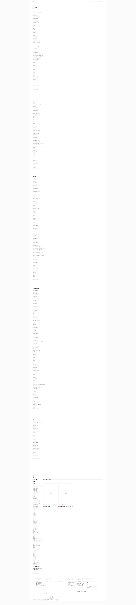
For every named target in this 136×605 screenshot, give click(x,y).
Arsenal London (35, 293)
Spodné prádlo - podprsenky (37, 58)
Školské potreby (35, 242)
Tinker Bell (34, 391)
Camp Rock (35, 303)
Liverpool (34, 330)
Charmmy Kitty (35, 306)
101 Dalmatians (35, 290)
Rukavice (34, 43)
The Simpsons (35, 385)
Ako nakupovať (39, 583)
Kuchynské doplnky (36, 22)
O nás (37, 581)
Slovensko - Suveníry (36, 53)
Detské (35, 483)
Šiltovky (34, 136)
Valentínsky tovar (36, 160)
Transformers (35, 395)
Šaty (33, 49)
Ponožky (34, 39)
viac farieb (71, 506)
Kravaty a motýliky (36, 21)
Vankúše (34, 79)
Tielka (34, 72)
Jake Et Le (34, 324)
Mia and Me (35, 336)
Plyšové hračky (35, 225)
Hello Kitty (34, 194)
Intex (33, 323)
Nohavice (34, 25)
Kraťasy (34, 19)
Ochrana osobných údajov (40, 585)
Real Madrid (35, 367)
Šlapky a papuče (35, 52)
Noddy (34, 351)
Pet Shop (34, 357)
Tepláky (34, 69)
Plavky (34, 123)
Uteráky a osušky (35, 76)
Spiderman (34, 377)
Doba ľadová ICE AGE (36, 191)
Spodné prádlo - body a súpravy (38, 55)
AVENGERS (35, 296)
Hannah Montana (35, 317)
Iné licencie (35, 321)
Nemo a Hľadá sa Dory (36, 350)
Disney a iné (35, 189)
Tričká (34, 75)
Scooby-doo (35, 368)
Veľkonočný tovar (36, 80)
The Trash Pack (35, 388)
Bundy (34, 11)
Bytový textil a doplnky (38, 569)
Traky (34, 73)
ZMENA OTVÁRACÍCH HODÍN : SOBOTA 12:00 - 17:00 (56, 581)
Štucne (34, 62)
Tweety (34, 401)
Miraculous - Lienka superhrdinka (38, 341)
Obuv (34, 28)
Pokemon (34, 361)
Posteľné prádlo (35, 445)
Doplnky (34, 192)
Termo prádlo (35, 151)
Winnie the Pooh (35, 408)
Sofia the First (35, 373)
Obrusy (34, 435)
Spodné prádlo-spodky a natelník (38, 146)
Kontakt (37, 586)
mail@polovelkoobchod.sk (81, 591)
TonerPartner (89, 587)
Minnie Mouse (35, 340)
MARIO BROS (35, 333)
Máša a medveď (35, 334)
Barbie (34, 297)
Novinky (35, 574)
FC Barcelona (35, 310)
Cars (33, 304)
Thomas (34, 390)
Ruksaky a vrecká (36, 46)
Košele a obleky (35, 18)
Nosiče (34, 212)
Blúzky (34, 9)
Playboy (34, 35)
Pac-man (34, 353)
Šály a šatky (35, 48)
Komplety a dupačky (36, 202)
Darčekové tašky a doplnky (37, 422)
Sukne (34, 65)
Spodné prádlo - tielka (36, 59)
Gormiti (34, 316)
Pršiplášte (34, 231)
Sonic (34, 374)
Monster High (35, 343)
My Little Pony (35, 347)
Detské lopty (35, 185)
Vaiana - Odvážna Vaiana (37, 404)
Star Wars (34, 380)
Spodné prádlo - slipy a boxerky (38, 143)
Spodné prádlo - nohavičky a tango (38, 56)
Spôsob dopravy (39, 582)
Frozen (34, 314)
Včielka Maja (35, 405)
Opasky (34, 29)
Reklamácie (38, 584)
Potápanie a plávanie (36, 446)
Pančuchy (34, 31)
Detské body (35, 184)
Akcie (34, 572)
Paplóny (34, 219)
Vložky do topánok (36, 85)
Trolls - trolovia (35, 397)
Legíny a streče (35, 209)
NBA (33, 348)
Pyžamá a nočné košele (36, 42)
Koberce (34, 201)
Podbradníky (35, 226)
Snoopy (34, 371)
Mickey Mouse (35, 337)
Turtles (34, 398)
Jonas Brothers (35, 327)
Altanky (34, 421)
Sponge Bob (35, 378)
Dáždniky (34, 106)
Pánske (35, 481)
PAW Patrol (34, 354)
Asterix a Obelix (35, 294)
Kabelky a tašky (35, 15)
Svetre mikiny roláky (36, 66)
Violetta (34, 407)
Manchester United (36, 331)
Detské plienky (35, 188)
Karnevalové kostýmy (36, 16)
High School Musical (36, 320)
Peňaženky (34, 32)
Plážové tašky (35, 36)
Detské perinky (35, 491)
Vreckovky (34, 86)
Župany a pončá (35, 89)
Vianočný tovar (35, 455)
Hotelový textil (35, 428)
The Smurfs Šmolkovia (36, 387)
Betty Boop (34, 300)
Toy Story (34, 394)
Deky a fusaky (35, 182)
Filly (33, 313)
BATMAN (34, 299)
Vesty (34, 83)
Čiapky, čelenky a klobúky (37, 12)
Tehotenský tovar (35, 68)
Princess (34, 364)
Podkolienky (35, 38)
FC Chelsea (34, 311)
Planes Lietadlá (35, 358)
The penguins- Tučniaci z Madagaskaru (39, 384)
